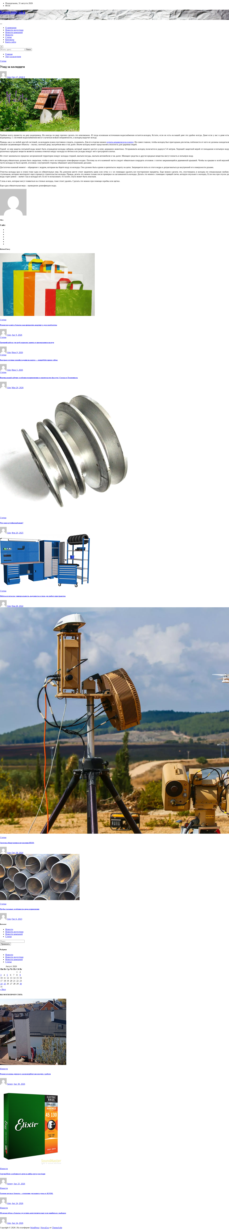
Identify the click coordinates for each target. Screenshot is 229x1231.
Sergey (10, 1084)
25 (5, 984)
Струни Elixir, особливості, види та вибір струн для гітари (22, 1174)
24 (1, 984)
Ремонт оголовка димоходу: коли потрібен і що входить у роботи (25, 1074)
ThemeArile (57, 1227)
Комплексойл (12, 12)
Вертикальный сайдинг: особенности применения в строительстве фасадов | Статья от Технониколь (39, 378)
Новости (9, 35)
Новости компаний (14, 32)
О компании (10, 28)
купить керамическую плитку (120, 142)
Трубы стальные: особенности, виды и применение (19, 909)
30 (21, 984)
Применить (5, 944)
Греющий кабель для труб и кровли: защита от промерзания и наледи (27, 342)
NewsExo (45, 1227)
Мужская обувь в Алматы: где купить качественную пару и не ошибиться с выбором (33, 1213)
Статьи (8, 37)
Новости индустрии (14, 30)
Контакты (9, 39)
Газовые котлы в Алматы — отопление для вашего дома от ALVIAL (26, 1193)
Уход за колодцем (13, 56)
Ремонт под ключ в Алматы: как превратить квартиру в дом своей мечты (28, 325)
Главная (8, 54)
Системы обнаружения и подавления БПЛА (17, 843)
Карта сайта (10, 42)
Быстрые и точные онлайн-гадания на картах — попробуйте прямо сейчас (29, 360)
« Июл (3, 989)
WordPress (34, 1227)
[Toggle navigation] (1, 23)
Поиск (28, 50)
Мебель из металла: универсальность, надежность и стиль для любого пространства (33, 596)
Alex (9, 77)
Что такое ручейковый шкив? (11, 523)
